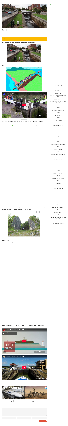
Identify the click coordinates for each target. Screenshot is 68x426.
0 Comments (24, 34)
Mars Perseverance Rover (35, 400)
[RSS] (66, 1)
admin (4, 34)
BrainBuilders (18, 34)
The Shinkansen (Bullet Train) (13, 400)
